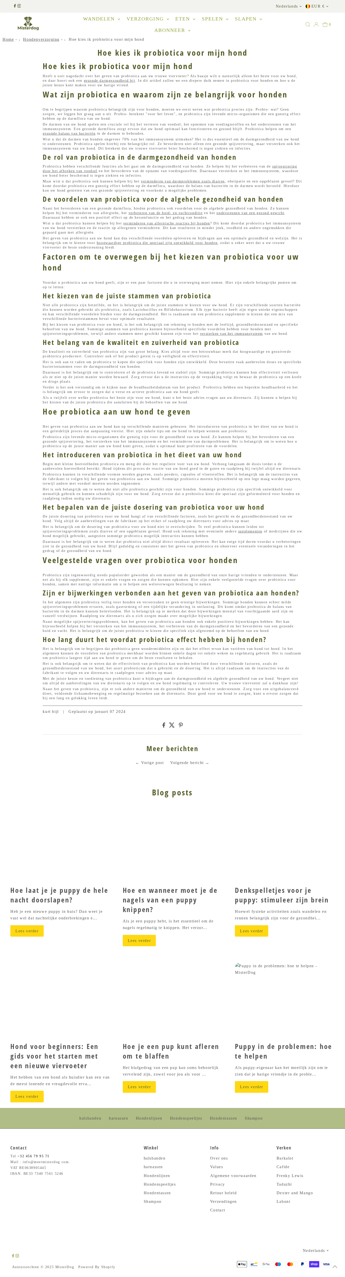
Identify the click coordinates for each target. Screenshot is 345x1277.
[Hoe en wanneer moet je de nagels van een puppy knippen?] (173, 844)
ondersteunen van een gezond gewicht (250, 213)
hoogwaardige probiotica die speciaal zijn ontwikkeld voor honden (157, 243)
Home (8, 39)
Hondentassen (223, 1118)
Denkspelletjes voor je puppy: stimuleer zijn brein (282, 894)
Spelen (213, 19)
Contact (217, 1210)
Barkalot (285, 1158)
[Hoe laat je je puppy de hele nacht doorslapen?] (60, 844)
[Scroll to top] (335, 1267)
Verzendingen (223, 1201)
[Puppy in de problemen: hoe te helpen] (285, 1000)
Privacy (217, 1184)
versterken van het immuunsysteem (231, 334)
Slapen (246, 19)
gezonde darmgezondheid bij (109, 81)
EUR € (318, 6)
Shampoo (254, 1118)
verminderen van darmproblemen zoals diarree (183, 181)
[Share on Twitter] (172, 726)
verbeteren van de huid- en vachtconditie (166, 213)
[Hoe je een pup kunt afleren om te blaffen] (173, 1000)
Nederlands (287, 6)
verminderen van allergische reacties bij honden (166, 223)
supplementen (250, 531)
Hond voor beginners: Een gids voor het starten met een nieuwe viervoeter (54, 1055)
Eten (183, 19)
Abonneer (170, 30)
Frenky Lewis (290, 1175)
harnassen (118, 1118)
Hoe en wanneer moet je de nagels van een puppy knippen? (170, 899)
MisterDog (64, 1267)
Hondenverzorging (41, 39)
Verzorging (146, 19)
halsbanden (90, 1118)
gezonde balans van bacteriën (69, 133)
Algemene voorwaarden (233, 1175)
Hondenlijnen (149, 1118)
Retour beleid (223, 1193)
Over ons (219, 1158)
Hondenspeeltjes (186, 1118)
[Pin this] (181, 726)
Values (216, 1167)
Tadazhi (284, 1184)
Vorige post (152, 762)
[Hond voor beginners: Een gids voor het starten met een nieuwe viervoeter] (60, 1000)
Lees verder (27, 931)
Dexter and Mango (295, 1193)
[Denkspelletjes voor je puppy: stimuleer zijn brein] (285, 844)
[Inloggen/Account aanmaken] (316, 24)
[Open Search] (308, 24)
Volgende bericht (187, 762)
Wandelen (99, 19)
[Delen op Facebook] (163, 726)
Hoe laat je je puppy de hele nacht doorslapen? (59, 894)
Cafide (283, 1167)
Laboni (283, 1201)
